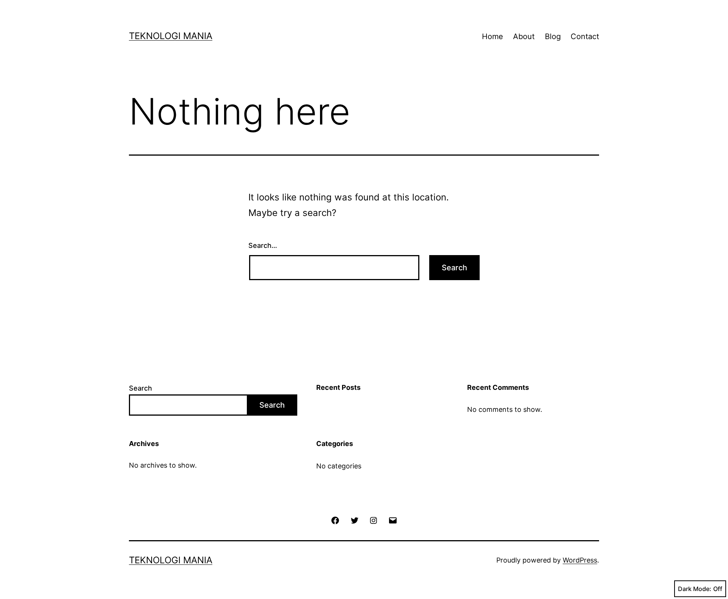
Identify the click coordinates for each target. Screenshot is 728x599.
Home (492, 36)
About (524, 36)
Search (140, 388)
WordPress (580, 560)
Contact (585, 36)
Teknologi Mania (170, 35)
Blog (553, 36)
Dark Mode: (694, 589)
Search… (262, 245)
